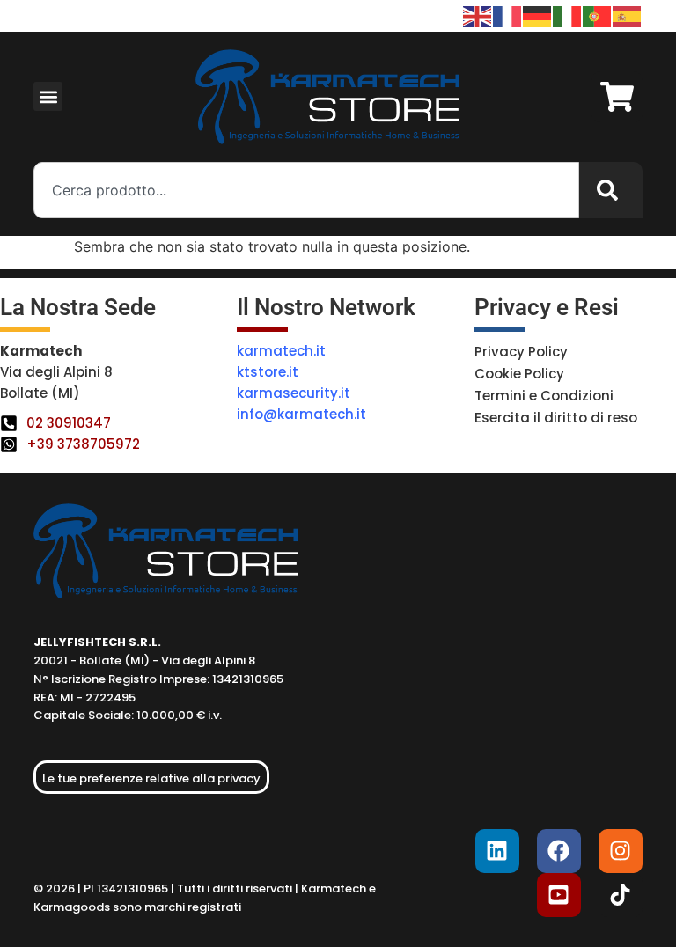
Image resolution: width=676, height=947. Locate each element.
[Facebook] (559, 851)
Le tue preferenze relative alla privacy (151, 778)
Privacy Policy (521, 351)
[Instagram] (621, 851)
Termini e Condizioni (544, 395)
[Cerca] (611, 190)
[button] (47, 96)
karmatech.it (281, 350)
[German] (538, 15)
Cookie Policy (519, 373)
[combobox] (305, 190)
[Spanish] (628, 15)
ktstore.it (267, 372)
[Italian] (568, 15)
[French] (508, 15)
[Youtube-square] (559, 895)
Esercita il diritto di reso (555, 417)
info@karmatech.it (301, 414)
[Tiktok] (621, 895)
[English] (478, 15)
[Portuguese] (598, 15)
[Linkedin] (497, 851)
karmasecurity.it (293, 393)
